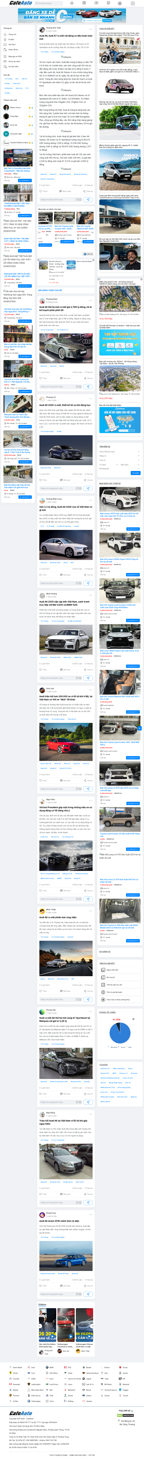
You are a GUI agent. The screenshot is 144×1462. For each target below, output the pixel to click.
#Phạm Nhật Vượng (115, 1083)
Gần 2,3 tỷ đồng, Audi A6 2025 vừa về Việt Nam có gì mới (65, 508)
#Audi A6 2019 (76, 1081)
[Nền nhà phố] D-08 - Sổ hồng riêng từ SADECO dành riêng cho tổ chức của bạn (117, 283)
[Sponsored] (5, 149)
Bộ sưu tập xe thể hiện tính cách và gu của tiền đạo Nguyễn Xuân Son (119, 240)
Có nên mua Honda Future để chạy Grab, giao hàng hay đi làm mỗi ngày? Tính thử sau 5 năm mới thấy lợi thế (119, 34)
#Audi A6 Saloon (65, 174)
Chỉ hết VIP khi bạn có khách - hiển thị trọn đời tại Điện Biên (119, 327)
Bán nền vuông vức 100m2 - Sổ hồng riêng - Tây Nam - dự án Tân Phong (118, 362)
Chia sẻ (88, 191)
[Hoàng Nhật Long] (42, 501)
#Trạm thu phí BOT (117, 1092)
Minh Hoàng (51, 594)
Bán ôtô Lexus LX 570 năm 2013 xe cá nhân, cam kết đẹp (71, 227)
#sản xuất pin (105, 1101)
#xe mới (87, 1081)
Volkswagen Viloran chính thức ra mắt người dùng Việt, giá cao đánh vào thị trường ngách (47, 1345)
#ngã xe (134, 1097)
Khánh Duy (51, 1213)
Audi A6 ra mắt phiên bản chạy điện (57, 917)
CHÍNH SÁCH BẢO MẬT (78, 1455)
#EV (72, 979)
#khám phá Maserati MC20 (110, 1078)
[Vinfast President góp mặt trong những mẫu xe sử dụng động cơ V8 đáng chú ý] (66, 856)
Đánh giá (19, 88)
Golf (16, 79)
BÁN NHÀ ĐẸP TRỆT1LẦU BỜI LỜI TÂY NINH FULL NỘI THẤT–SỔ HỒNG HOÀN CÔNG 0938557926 (17, 275)
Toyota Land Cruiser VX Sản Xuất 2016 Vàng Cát (49, 227)
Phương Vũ (51, 397)
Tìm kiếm (135, 473)
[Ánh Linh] (42, 690)
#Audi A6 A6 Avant (80, 174)
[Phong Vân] (42, 1012)
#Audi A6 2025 (46, 468)
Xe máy (7, 93)
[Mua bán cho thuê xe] (108, 2)
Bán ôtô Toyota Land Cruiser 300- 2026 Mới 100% (119, 743)
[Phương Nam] (42, 301)
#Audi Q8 (57, 763)
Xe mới (59, 431)
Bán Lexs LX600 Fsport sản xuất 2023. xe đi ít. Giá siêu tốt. (119, 652)
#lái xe (103, 1083)
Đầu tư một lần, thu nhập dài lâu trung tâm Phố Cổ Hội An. (18, 345)
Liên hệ (89, 254)
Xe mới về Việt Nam (64, 526)
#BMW (59, 878)
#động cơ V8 (67, 874)
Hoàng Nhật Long (54, 499)
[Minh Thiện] (42, 911)
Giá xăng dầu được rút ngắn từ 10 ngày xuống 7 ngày (84, 1345)
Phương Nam (51, 299)
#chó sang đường (124, 1087)
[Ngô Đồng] (42, 1115)
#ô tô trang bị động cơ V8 (50, 874)
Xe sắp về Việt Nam (74, 621)
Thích (45, 191)
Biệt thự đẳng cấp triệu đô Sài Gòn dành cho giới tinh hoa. (17, 486)
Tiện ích (24, 79)
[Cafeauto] (66, 57)
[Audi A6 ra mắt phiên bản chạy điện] (66, 958)
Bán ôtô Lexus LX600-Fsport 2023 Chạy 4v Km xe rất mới (119, 560)
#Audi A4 (67, 763)
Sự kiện (7, 83)
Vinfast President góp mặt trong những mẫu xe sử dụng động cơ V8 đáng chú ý (65, 809)
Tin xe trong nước (47, 330)
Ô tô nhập (50, 526)
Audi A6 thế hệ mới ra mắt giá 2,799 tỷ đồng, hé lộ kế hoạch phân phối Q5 (65, 309)
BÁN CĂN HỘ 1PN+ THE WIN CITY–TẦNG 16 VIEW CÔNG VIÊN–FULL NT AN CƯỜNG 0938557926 (16, 240)
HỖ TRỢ (92, 1455)
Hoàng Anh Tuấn (53, 28)
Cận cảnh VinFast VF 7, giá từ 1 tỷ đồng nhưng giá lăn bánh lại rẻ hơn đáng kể (66, 1345)
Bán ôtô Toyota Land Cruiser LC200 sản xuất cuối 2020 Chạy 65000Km (118, 606)
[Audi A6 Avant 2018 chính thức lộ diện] (66, 1256)
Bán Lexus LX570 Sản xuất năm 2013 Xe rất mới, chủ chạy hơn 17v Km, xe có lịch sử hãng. (119, 514)
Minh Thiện (51, 909)
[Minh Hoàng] (42, 596)
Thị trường (8, 79)
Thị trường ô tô (62, 330)
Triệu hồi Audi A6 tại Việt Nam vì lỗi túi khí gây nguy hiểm (63, 1122)
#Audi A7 (53, 174)
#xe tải (127, 1083)
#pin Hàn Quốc (122, 1097)
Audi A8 (70, 937)
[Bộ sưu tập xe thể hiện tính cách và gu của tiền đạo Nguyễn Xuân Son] (120, 256)
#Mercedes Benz (119, 1068)
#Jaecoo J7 (123, 1073)
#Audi (62, 366)
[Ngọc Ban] (42, 801)
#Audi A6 (44, 174)
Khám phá (16, 83)
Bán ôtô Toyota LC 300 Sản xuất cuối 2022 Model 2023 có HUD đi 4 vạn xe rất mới (119, 926)
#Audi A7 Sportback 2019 (59, 1081)
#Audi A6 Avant (63, 1273)
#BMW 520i (78, 657)
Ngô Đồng (50, 1113)
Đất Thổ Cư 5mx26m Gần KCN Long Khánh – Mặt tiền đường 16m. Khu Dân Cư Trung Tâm (17, 169)
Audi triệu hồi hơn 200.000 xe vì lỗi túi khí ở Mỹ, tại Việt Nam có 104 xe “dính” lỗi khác (65, 698)
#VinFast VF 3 (105, 1068)
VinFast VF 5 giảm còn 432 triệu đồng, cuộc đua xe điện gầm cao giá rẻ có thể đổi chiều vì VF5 (119, 71)
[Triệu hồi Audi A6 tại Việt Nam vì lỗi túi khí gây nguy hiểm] (66, 1161)
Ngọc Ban (50, 799)
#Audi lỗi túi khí (65, 768)
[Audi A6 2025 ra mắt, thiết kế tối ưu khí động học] (66, 450)
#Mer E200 (67, 657)
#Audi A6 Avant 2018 (48, 1273)
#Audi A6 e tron (62, 979)
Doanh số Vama (107, 1012)
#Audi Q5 (44, 366)
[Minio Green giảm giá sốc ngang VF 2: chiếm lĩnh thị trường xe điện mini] (120, 169)
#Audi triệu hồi (46, 763)
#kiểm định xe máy (107, 1097)
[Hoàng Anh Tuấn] (42, 30)
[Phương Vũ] (42, 399)
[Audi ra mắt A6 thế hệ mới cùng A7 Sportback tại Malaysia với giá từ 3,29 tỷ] (66, 1063)
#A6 (72, 562)
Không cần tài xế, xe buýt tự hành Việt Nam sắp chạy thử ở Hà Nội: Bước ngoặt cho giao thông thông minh (118, 103)
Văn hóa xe (55, 837)
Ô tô (27, 88)
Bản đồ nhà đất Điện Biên (110, 405)
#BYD (114, 1073)
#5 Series (134, 1073)
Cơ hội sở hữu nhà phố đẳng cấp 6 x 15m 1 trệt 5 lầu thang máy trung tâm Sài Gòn (17, 451)
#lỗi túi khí (80, 1182)
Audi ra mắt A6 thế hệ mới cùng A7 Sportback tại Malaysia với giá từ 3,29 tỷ (64, 1019)
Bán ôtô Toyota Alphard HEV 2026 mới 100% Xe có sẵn (120, 697)
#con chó (104, 1092)
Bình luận (65, 191)
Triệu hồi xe (72, 719)
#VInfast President (81, 874)
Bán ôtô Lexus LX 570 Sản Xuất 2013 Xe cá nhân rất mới (119, 880)
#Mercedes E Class (47, 878)
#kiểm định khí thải (108, 1087)
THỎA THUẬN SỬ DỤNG (58, 1455)
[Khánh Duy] (42, 1215)
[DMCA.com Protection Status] (125, 1415)
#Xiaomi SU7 (105, 1073)
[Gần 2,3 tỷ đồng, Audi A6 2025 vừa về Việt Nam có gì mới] (66, 545)
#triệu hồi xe (68, 1182)
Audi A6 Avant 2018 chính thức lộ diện (59, 1221)
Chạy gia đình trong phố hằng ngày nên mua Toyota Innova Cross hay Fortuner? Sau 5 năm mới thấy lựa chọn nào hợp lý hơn (119, 197)
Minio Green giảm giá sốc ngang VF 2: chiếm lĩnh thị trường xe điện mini (118, 146)
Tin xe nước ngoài (57, 52)
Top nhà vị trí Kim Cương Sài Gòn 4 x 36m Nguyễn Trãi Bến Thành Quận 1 (17, 380)
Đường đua (9, 88)
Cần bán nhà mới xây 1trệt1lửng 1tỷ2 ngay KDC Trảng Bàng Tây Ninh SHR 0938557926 (18, 310)
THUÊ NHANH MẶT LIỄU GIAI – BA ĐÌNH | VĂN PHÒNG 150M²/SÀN (17, 204)
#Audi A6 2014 (55, 1182)
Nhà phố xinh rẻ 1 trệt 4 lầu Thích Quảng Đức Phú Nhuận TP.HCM (17, 415)
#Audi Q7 (53, 768)
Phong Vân (51, 1010)
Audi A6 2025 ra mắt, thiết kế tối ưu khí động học (65, 405)
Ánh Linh (50, 688)
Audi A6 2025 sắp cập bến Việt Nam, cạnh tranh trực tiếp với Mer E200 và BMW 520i (64, 603)
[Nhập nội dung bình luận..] (58, 199)
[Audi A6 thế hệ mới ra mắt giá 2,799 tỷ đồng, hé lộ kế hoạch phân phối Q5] (66, 348)
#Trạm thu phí (128, 1078)
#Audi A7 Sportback (47, 179)
